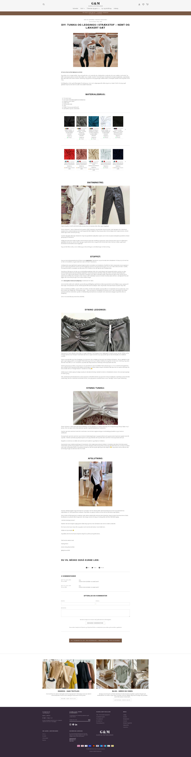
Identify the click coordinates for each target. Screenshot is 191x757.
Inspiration (125, 727)
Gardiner (125, 721)
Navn (63, 600)
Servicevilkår (113, 627)
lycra (70, 98)
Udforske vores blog (122, 700)
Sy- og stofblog (106, 8)
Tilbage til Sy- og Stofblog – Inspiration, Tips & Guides (96, 640)
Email (98, 600)
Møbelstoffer (126, 725)
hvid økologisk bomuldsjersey (77, 99)
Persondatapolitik (100, 723)
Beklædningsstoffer (127, 723)
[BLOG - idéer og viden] (122, 674)
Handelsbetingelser (100, 716)
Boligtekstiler (126, 718)
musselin (80, 527)
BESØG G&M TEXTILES (68, 698)
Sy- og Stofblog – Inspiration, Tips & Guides (96, 19)
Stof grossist (45, 738)
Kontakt (44, 736)
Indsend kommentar (95, 623)
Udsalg (116, 8)
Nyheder (75, 8)
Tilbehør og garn (92, 8)
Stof (82, 8)
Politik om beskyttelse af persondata (100, 627)
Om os (44, 734)
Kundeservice (99, 721)
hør (74, 527)
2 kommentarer (93, 21)
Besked (63, 607)
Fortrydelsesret (99, 718)
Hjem (85, 19)
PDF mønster (91, 229)
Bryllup (44, 740)
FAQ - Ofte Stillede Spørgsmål (103, 714)
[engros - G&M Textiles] (69, 674)
